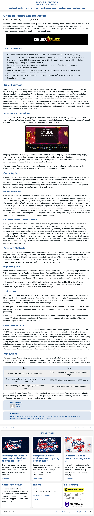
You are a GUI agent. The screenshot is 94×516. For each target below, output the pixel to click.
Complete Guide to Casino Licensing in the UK (77, 458)
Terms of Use (84, 512)
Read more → (7, 479)
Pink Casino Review (9, 428)
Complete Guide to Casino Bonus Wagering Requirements (46, 458)
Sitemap (36, 499)
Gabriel (43, 20)
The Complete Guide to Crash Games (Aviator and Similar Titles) (14, 458)
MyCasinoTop (12, 512)
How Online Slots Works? (83, 428)
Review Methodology (41, 495)
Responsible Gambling (63, 512)
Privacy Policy (75, 512)
